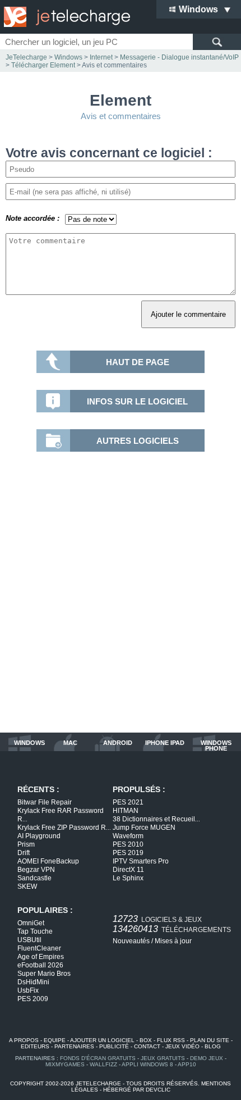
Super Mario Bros (44, 974)
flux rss (171, 1040)
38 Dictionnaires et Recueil (156, 819)
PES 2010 (128, 844)
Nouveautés (131, 941)
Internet (101, 57)
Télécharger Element (43, 65)
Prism (26, 844)
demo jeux (206, 1058)
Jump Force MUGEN (144, 827)
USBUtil (29, 940)
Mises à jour (173, 941)
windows (29, 743)
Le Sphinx (128, 878)
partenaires (74, 1046)
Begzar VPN (36, 870)
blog (213, 1046)
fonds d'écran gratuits (98, 1058)
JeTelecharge (26, 57)
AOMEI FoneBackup (48, 861)
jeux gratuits (163, 1058)
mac (70, 743)
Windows (68, 57)
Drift (23, 853)
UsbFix (28, 990)
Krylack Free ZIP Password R (64, 827)
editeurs (35, 1046)
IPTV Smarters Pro (141, 861)
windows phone (216, 745)
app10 (187, 1064)
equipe (55, 1040)
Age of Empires (40, 957)
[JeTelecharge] (64, 17)
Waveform (128, 836)
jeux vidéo (182, 1046)
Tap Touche (35, 931)
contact (147, 1046)
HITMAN (125, 811)
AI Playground (39, 836)
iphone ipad (164, 743)
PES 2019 (128, 853)
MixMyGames (65, 1064)
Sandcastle (34, 878)
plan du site (209, 1040)
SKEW (27, 886)
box (146, 1040)
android (117, 743)
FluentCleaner (39, 948)
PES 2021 (128, 802)
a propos (24, 1040)
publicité (114, 1046)
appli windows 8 (147, 1064)
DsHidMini (33, 982)
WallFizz (103, 1064)
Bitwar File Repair (44, 802)
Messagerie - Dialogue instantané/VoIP (179, 57)
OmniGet (30, 923)
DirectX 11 (128, 870)
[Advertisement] (120, 595)
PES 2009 (32, 999)
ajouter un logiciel (102, 1040)
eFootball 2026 (40, 965)
